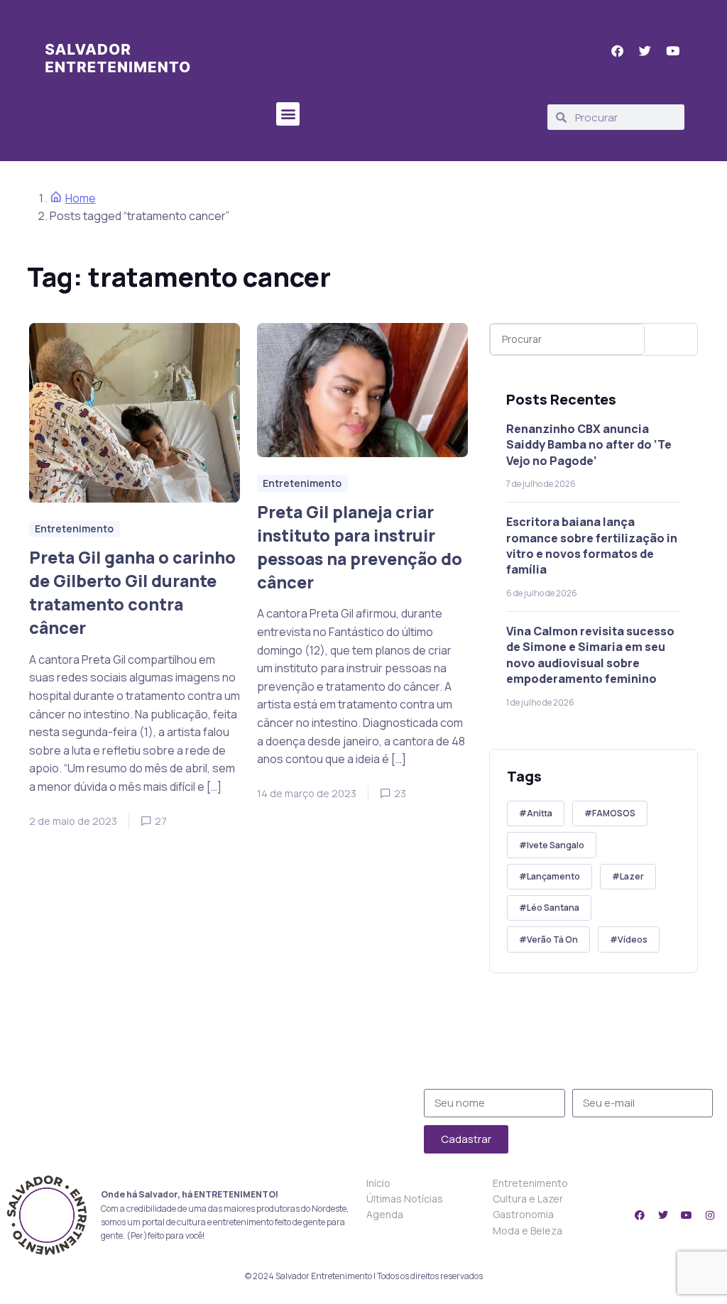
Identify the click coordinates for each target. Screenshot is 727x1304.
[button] (288, 114)
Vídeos (632, 939)
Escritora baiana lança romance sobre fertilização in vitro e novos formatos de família (591, 545)
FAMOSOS (613, 813)
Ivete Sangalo (555, 845)
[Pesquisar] (674, 339)
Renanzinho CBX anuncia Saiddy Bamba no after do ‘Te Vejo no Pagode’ (589, 445)
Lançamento (553, 876)
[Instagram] (710, 1215)
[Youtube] (686, 1215)
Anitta (539, 813)
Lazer (632, 876)
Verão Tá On (552, 939)
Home (80, 198)
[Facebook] (640, 1215)
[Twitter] (663, 1215)
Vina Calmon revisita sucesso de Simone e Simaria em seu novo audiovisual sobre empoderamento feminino (590, 654)
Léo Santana (553, 908)
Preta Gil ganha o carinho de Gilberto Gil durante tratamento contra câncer (132, 592)
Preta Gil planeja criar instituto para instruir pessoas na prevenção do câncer (359, 546)
